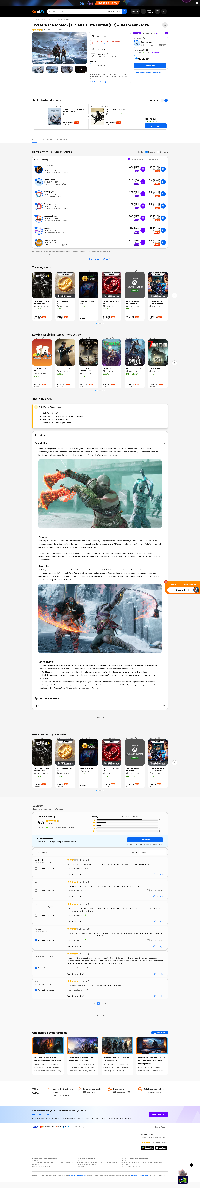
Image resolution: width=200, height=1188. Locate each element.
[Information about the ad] (144, 38)
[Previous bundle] (162, 100)
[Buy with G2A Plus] (142, 169)
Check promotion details (41, 1114)
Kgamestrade (146, 42)
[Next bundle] (166, 100)
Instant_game (50, 240)
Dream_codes (50, 204)
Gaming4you (49, 192)
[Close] (197, 3)
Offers (35, 139)
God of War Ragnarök (62, 19)
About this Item (61, 139)
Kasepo (47, 228)
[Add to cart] (163, 169)
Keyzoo (47, 168)
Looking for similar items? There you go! (57, 334)
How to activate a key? (104, 58)
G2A (35, 19)
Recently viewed (47, 139)
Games (50, 19)
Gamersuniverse (51, 216)
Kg (137, 43)
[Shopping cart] (164, 11)
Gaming (42, 19)
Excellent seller (51, 170)
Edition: (93, 61)
